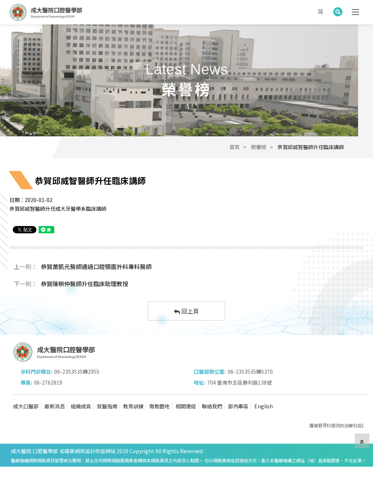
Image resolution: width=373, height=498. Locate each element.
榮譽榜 (258, 147)
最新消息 (54, 406)
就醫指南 (107, 406)
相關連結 (186, 406)
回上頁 (189, 311)
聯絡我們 (212, 406)
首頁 (234, 147)
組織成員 (81, 406)
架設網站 (105, 451)
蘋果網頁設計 (79, 451)
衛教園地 (159, 406)
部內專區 (238, 406)
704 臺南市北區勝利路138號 (239, 382)
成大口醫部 (26, 406)
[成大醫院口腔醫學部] (45, 12)
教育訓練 (133, 406)
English (263, 406)
